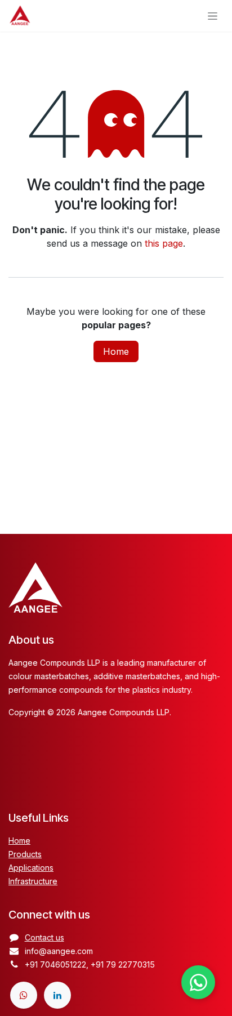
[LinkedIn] (57, 995)
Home (116, 351)
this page (164, 243)
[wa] (23, 995)
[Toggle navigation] (213, 16)
